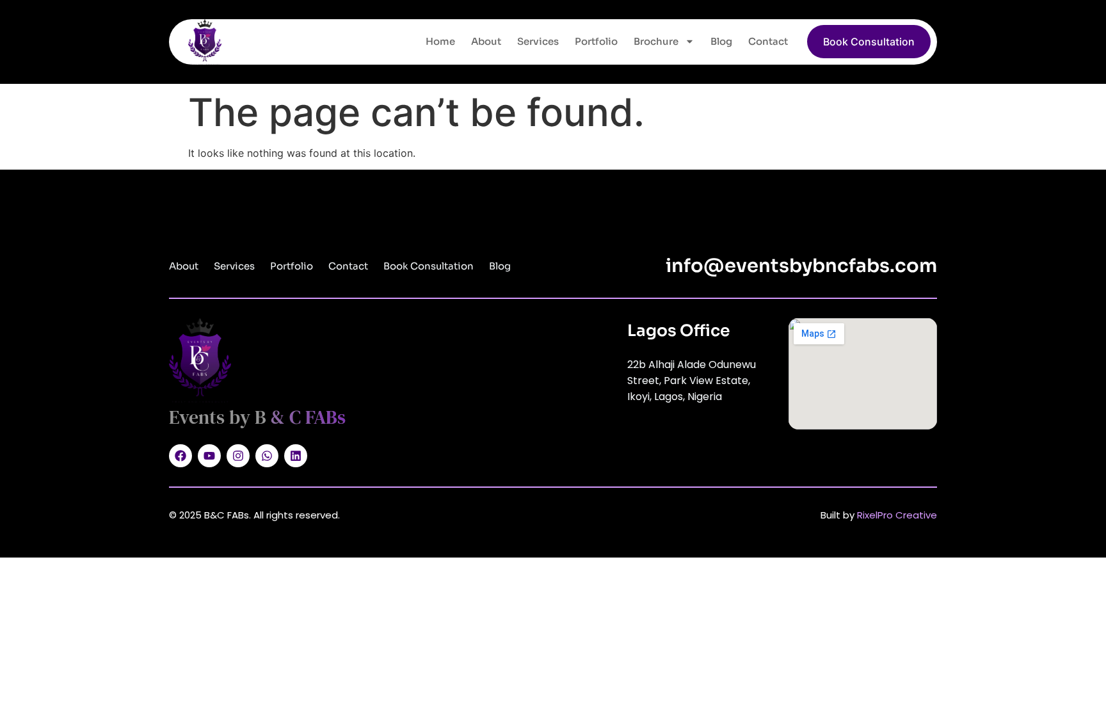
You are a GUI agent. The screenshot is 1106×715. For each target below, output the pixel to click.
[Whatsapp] (266, 455)
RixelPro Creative (897, 515)
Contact (768, 41)
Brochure (656, 41)
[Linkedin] (295, 455)
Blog (721, 41)
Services (538, 41)
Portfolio (596, 41)
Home (440, 41)
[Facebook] (180, 455)
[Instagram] (238, 455)
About (486, 41)
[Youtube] (209, 455)
